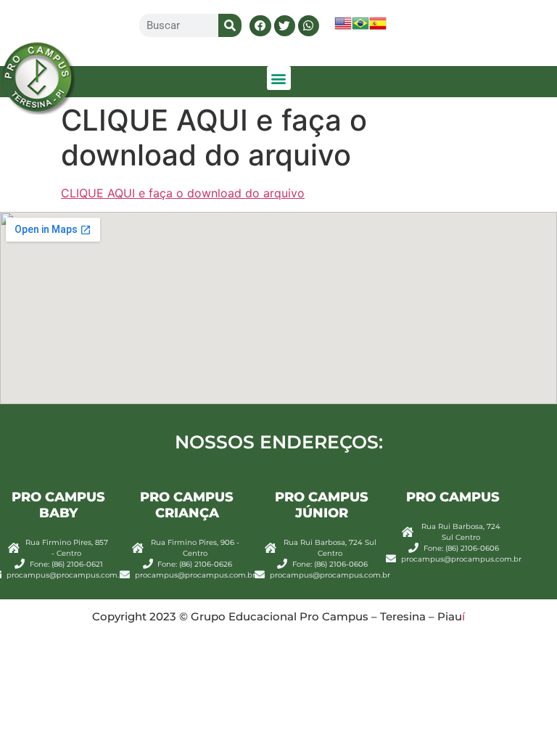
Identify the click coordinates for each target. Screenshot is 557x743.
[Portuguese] (360, 28)
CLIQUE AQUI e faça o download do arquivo (183, 193)
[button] (260, 25)
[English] (343, 28)
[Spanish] (378, 28)
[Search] (230, 25)
